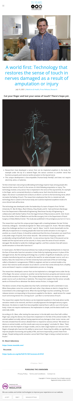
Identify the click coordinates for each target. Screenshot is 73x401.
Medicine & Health (32, 89)
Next (40, 363)
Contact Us (51, 374)
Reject (17, 397)
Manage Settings (31, 397)
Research (54, 89)
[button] (3, 5)
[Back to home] (36, 5)
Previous (34, 363)
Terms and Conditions (37, 374)
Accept (7, 397)
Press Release (45, 89)
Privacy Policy (22, 374)
